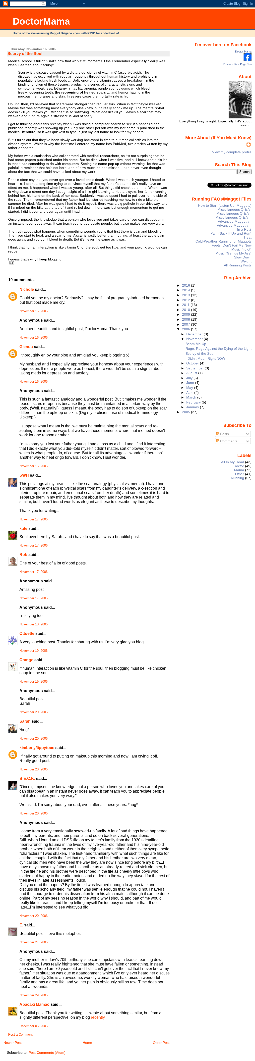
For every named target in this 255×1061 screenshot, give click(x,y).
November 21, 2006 (33, 942)
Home (87, 1043)
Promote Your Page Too (237, 64)
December (195, 334)
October (193, 363)
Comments (228, 441)
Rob (23, 555)
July (189, 378)
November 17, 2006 (33, 519)
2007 (186, 324)
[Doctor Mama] (248, 60)
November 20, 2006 (33, 712)
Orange (26, 660)
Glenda (26, 347)
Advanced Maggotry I (235, 221)
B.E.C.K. (27, 778)
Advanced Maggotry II (234, 225)
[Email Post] (11, 262)
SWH (24, 475)
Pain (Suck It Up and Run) (231, 233)
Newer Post (12, 1043)
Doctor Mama (243, 51)
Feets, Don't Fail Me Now (232, 245)
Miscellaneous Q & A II (234, 213)
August (192, 373)
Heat (248, 237)
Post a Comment (20, 1034)
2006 (186, 329)
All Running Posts (238, 265)
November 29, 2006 (33, 995)
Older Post (161, 1043)
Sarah (25, 721)
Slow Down (243, 257)
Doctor (239, 466)
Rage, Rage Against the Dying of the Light (219, 349)
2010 (186, 310)
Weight (246, 261)
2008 (186, 319)
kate (23, 528)
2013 (186, 295)
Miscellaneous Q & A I (234, 209)
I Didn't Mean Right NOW (205, 358)
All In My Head (232, 462)
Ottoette (26, 633)
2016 (186, 285)
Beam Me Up (196, 344)
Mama (239, 470)
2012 (186, 300)
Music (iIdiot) (241, 249)
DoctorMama (41, 21)
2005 (186, 412)
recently (98, 1017)
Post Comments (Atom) (47, 1053)
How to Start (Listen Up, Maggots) (225, 205)
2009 (186, 314)
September (195, 368)
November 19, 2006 (33, 651)
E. (21, 925)
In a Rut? (244, 229)
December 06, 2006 (33, 1026)
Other (239, 474)
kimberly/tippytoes (36, 748)
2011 (186, 305)
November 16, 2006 (33, 311)
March (191, 397)
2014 (186, 290)
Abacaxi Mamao (34, 1004)
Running (237, 478)
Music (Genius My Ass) (233, 253)
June (190, 383)
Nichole (26, 289)
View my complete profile (232, 152)
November (195, 339)
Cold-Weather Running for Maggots (223, 241)
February (194, 402)
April (190, 393)
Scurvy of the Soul (24, 53)
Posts (224, 434)
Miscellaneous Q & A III (233, 217)
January (193, 407)
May (190, 388)
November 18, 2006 (33, 624)
